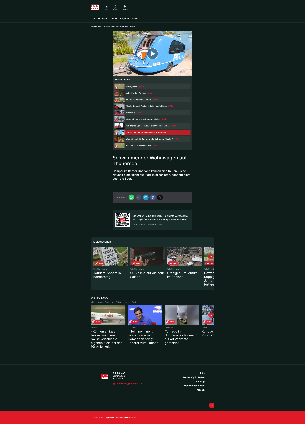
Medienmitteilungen (194, 385)
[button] (138, 197)
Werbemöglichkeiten (194, 377)
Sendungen (103, 18)
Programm (124, 18)
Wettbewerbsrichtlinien (126, 418)
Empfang (200, 381)
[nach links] (94, 256)
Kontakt (201, 390)
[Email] (146, 197)
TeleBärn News (96, 26)
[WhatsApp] (131, 197)
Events (135, 18)
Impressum (109, 418)
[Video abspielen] (152, 53)
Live (93, 18)
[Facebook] (153, 197)
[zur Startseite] (95, 7)
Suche (114, 18)
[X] (160, 197)
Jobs (202, 373)
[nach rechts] (211, 256)
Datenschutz (98, 418)
